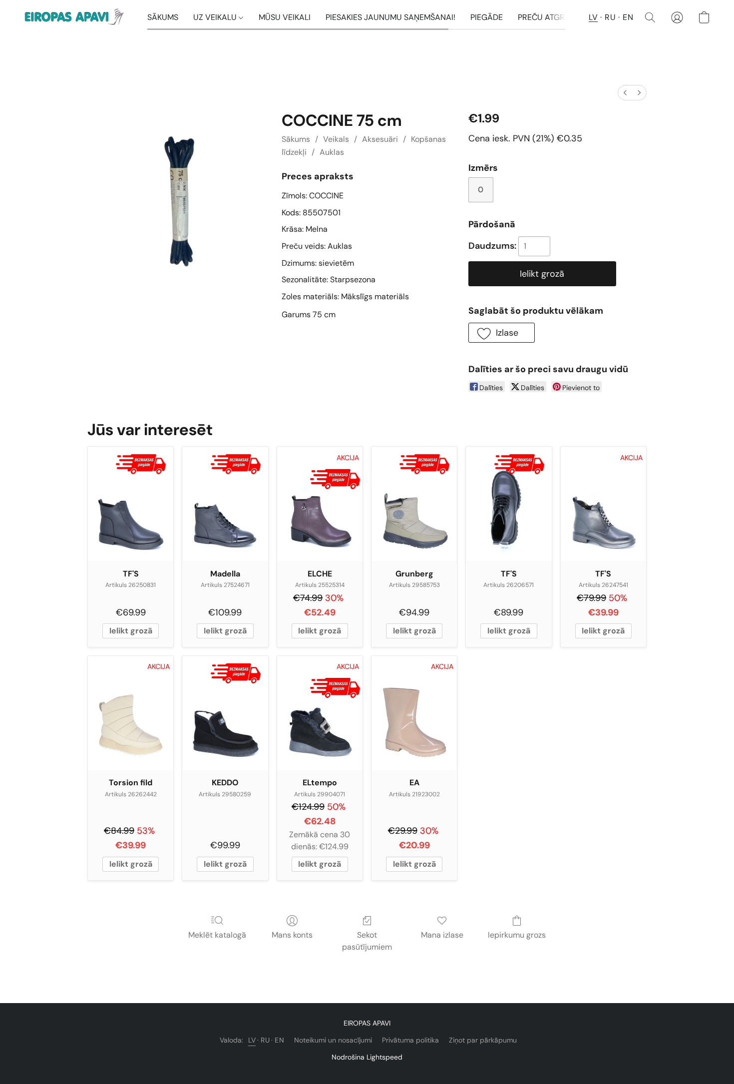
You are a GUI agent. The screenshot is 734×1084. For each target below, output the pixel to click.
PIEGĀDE (486, 17)
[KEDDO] (225, 713)
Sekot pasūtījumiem (367, 941)
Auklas (332, 152)
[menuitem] (625, 92)
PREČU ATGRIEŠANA (555, 17)
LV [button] (593, 17)
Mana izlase (442, 935)
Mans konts (292, 935)
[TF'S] (130, 503)
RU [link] (265, 1040)
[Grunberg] (414, 503)
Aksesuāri (380, 139)
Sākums (296, 139)
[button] (75, 17)
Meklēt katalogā (217, 935)
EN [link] (279, 1040)
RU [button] (610, 17)
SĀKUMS (162, 17)
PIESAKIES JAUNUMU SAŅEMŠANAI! (390, 17)
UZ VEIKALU (216, 17)
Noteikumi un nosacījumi (333, 1040)
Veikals (336, 139)
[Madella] (225, 503)
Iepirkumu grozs (517, 935)
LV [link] (252, 1040)
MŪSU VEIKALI (285, 17)
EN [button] (628, 17)
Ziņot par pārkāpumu (483, 1040)
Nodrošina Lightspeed (367, 1057)
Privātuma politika (410, 1040)
